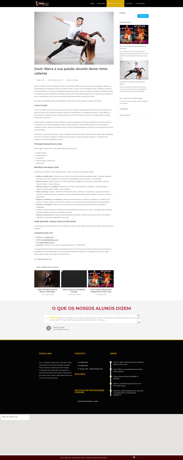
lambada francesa (42, 259)
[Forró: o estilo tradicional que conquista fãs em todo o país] (134, 34)
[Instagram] (82, 384)
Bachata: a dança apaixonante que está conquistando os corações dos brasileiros (128, 393)
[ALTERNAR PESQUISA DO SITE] (148, 3)
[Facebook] (77, 384)
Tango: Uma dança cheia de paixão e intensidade (47, 291)
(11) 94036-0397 (48, 237)
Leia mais (124, 103)
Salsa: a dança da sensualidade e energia (74, 291)
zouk (50, 259)
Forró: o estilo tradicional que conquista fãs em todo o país (101, 291)
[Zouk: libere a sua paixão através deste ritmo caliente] (134, 69)
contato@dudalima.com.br (50, 240)
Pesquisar (123, 13)
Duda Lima (40, 80)
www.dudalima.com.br (47, 242)
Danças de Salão (72, 80)
